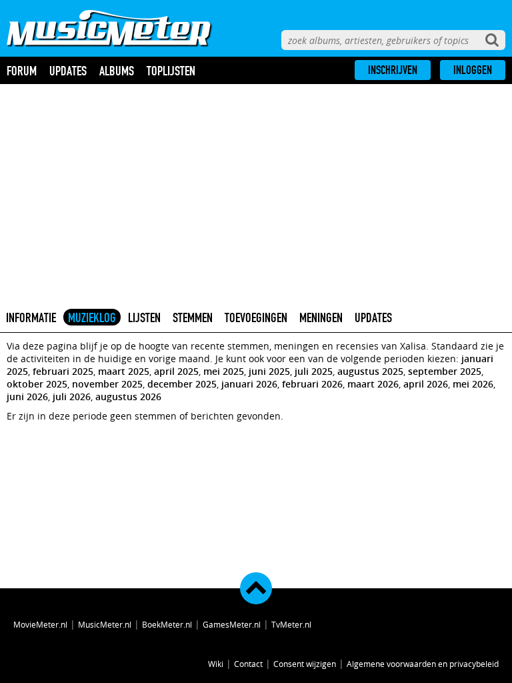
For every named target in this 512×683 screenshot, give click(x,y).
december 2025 (182, 384)
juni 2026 (27, 396)
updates (68, 71)
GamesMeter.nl (232, 624)
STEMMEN (193, 317)
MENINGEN (321, 317)
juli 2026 (72, 396)
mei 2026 (473, 384)
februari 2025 (63, 371)
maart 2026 (373, 384)
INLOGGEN (472, 70)
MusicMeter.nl (104, 624)
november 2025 (107, 384)
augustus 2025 (370, 371)
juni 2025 (269, 371)
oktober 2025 (37, 384)
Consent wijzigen (304, 663)
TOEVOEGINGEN (256, 317)
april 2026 (425, 384)
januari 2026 (249, 384)
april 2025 (176, 371)
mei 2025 (223, 371)
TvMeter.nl (291, 624)
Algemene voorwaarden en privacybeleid (423, 663)
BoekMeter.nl (167, 624)
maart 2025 (123, 371)
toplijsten (171, 71)
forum (22, 71)
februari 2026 (312, 384)
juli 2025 (314, 371)
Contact (248, 663)
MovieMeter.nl (40, 624)
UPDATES (373, 317)
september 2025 (444, 371)
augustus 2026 (128, 396)
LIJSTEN (144, 317)
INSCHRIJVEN (392, 70)
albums (116, 71)
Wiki (215, 663)
